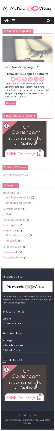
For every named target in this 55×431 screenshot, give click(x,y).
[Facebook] (36, 79)
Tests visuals (10, 252)
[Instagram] (18, 79)
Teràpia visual (11, 246)
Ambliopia (8, 192)
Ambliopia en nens (17, 202)
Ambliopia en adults (17, 197)
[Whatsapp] (30, 79)
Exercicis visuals (12, 209)
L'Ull (5, 214)
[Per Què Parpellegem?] (27, 38)
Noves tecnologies (13, 219)
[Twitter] (13, 79)
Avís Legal (7, 340)
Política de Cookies (11, 350)
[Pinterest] (24, 79)
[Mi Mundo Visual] (6, 20)
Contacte (6, 318)
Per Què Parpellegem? (21, 67)
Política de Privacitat (12, 345)
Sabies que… (10, 225)
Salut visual (9, 230)
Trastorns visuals (12, 257)
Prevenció (11, 240)
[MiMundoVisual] (27, 282)
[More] (41, 79)
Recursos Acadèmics (15, 175)
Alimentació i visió (16, 235)
